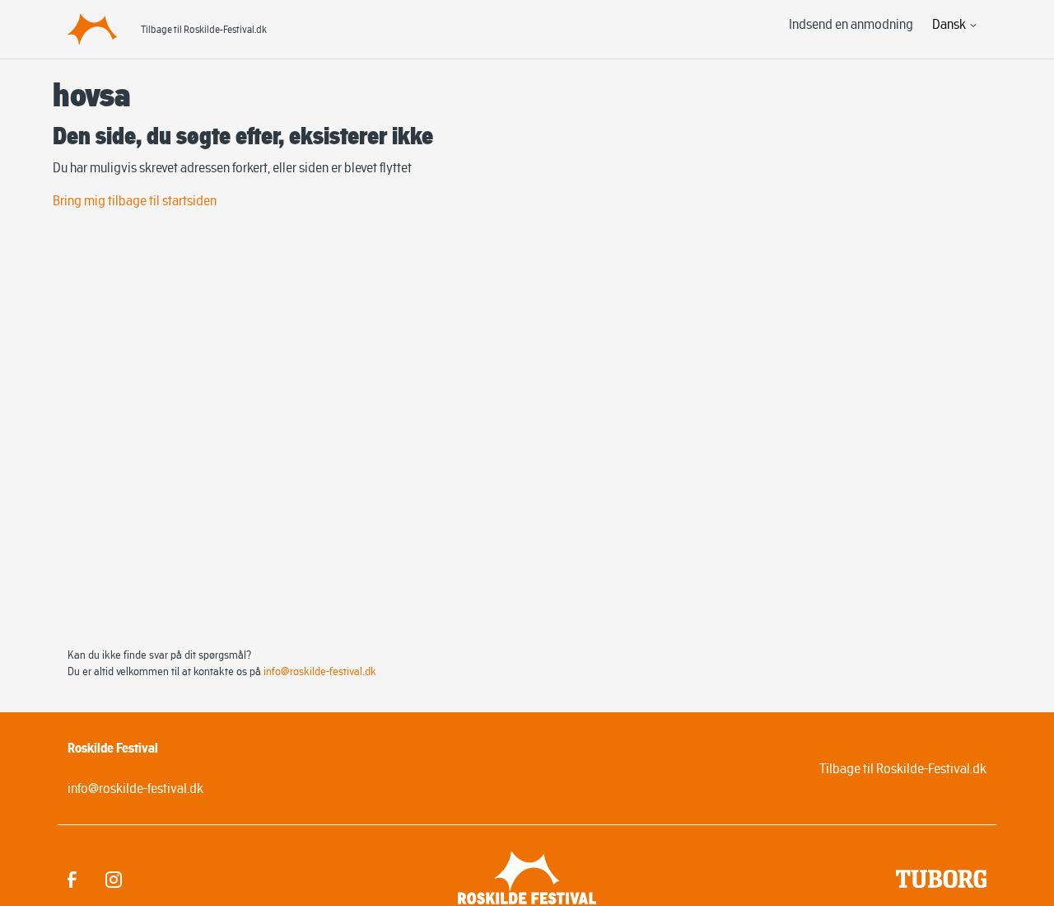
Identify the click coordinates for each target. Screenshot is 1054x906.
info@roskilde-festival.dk (320, 671)
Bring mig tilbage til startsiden (135, 200)
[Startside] (92, 29)
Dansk (950, 24)
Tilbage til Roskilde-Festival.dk (204, 29)
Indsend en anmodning (851, 24)
